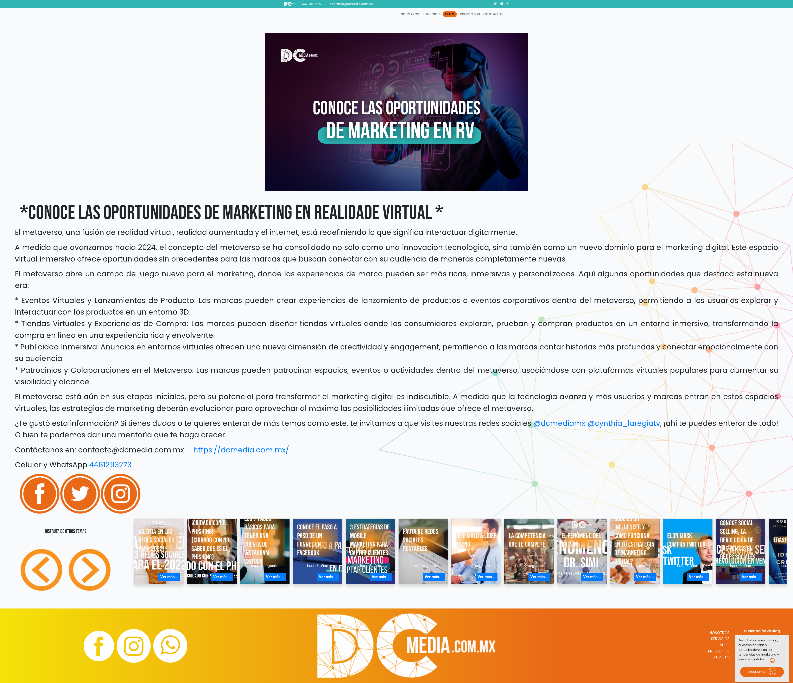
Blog (725, 644)
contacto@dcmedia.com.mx (351, 4)
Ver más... (169, 576)
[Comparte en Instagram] (120, 493)
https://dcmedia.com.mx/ (241, 450)
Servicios (720, 638)
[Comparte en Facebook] (40, 493)
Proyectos (719, 651)
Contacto (493, 14)
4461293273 (110, 465)
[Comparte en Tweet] (80, 493)
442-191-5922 (312, 4)
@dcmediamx (559, 423)
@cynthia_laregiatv (623, 423)
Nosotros (719, 632)
